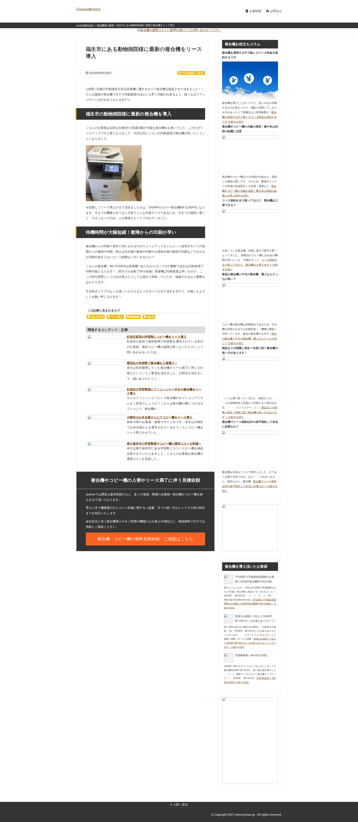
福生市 (150, 316)
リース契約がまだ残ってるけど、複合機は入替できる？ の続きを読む (250, 264)
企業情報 (255, 11)
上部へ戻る (180, 804)
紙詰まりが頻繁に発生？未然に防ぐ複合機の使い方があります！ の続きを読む (249, 412)
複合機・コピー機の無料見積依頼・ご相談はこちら (145, 539)
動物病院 (135, 316)
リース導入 (117, 316)
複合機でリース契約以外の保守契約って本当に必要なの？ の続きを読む (250, 486)
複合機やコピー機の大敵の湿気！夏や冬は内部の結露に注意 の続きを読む (249, 191)
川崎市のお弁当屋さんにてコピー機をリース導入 (159, 417)
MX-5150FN (97, 316)
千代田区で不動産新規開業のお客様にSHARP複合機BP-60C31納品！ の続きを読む (250, 603)
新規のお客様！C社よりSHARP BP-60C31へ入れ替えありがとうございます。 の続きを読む (250, 643)
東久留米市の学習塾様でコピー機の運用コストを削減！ (164, 443)
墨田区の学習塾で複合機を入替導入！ (152, 363)
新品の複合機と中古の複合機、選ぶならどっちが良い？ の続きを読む (249, 338)
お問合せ (276, 11)
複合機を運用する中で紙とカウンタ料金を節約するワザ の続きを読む (249, 117)
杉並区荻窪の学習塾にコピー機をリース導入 (156, 336)
